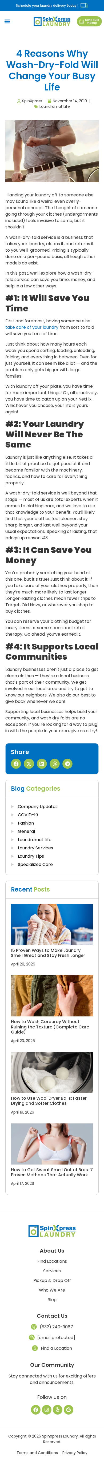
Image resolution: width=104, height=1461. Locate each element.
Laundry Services (35, 848)
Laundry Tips (31, 856)
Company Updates (38, 806)
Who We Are (52, 1290)
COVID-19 (28, 815)
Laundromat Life (54, 106)
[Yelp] (57, 1410)
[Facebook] (36, 1410)
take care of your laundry (31, 327)
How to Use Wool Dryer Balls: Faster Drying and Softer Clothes (49, 1100)
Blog (52, 1299)
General (26, 831)
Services (52, 1271)
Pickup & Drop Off (52, 1280)
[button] (7, 21)
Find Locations (52, 1261)
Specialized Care (35, 864)
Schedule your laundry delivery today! (47, 5)
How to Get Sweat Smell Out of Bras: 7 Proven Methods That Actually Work (52, 1172)
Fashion (26, 823)
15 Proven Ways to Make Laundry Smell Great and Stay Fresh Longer (48, 953)
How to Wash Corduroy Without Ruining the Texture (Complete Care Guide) (50, 1027)
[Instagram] (46, 1410)
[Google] (68, 1410)
